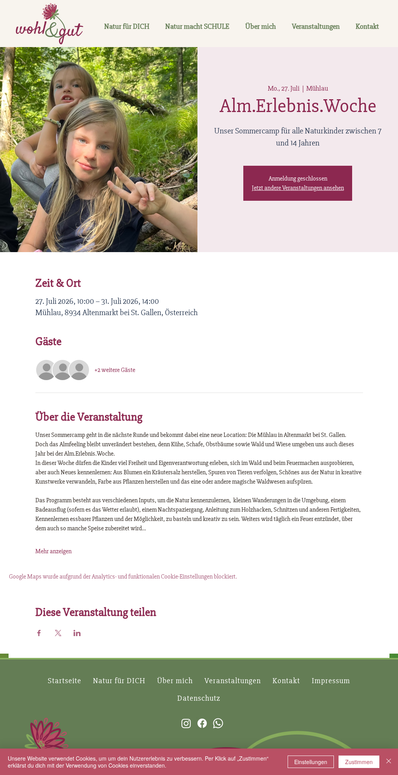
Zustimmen (359, 762)
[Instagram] (186, 723)
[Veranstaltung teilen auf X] (58, 633)
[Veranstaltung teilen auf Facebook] (39, 633)
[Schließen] (388, 762)
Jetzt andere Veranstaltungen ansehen (298, 188)
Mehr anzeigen (53, 551)
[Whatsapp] (218, 723)
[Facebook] (202, 723)
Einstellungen (310, 762)
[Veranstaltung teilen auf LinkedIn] (77, 633)
